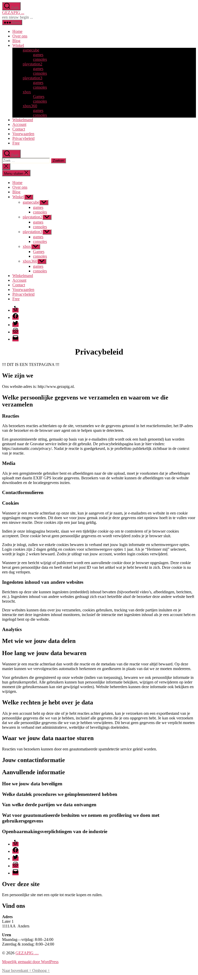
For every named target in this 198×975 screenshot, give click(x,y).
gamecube (31, 50)
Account (19, 124)
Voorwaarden (23, 134)
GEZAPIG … (27, 953)
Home (17, 31)
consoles (40, 59)
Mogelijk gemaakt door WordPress (30, 961)
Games (38, 96)
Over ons (19, 36)
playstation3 (32, 78)
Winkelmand (22, 120)
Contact (18, 129)
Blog (16, 41)
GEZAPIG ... (13, 12)
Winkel (18, 45)
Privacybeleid (23, 138)
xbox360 (30, 106)
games (38, 54)
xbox (27, 92)
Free (16, 143)
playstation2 (32, 64)
